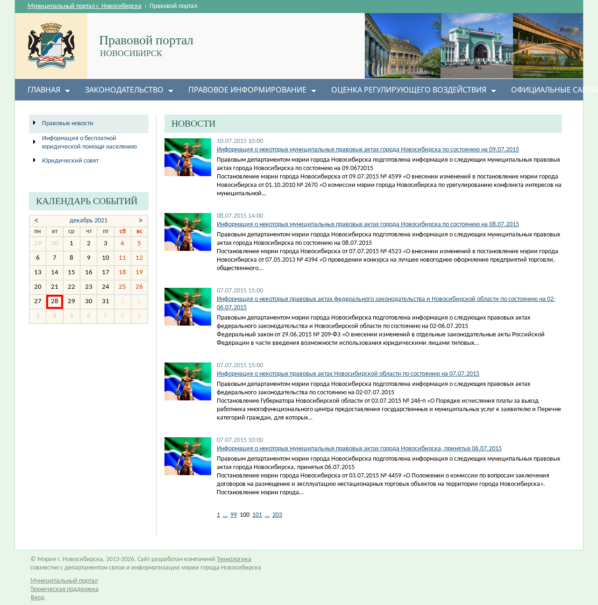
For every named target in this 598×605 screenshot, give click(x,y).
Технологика (234, 559)
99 (233, 515)
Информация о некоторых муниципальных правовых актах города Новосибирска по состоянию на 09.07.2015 (368, 149)
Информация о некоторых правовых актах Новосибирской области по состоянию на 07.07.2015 (348, 373)
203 (277, 515)
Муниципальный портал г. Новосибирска (85, 6)
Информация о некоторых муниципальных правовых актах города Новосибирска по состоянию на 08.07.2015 (368, 224)
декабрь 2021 (88, 220)
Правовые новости (67, 123)
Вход (37, 597)
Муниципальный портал (64, 580)
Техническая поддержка (64, 589)
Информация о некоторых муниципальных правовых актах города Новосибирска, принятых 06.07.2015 (359, 448)
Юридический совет (70, 160)
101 (257, 515)
